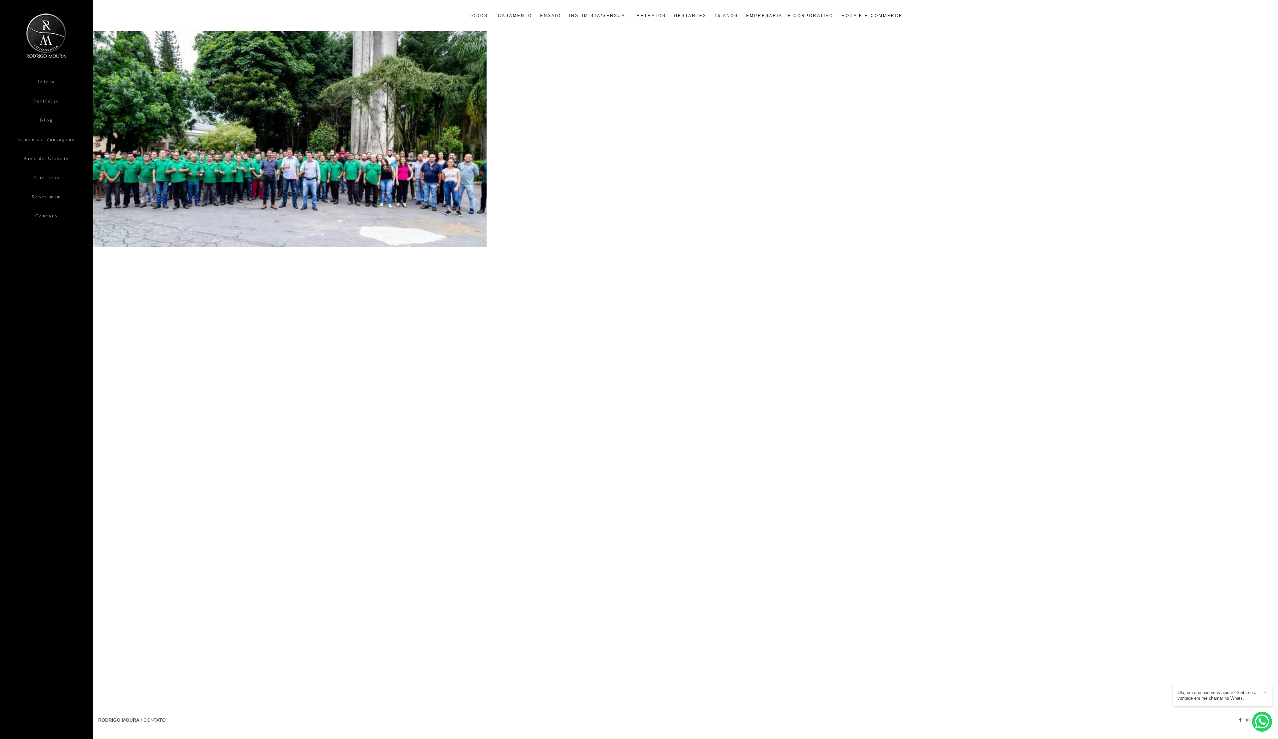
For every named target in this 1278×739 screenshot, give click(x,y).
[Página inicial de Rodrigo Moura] (46, 38)
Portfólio (46, 101)
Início (47, 81)
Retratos (651, 16)
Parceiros (46, 177)
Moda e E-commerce (872, 16)
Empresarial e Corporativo (789, 16)
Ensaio (550, 16)
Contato (46, 215)
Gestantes (690, 16)
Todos (478, 16)
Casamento (515, 16)
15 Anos (726, 16)
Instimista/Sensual (599, 16)
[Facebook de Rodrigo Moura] (1240, 720)
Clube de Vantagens (46, 139)
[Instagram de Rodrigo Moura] (1248, 720)
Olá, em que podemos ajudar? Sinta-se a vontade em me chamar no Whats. (1216, 695)
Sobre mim (47, 196)
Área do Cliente (47, 158)
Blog (47, 120)
